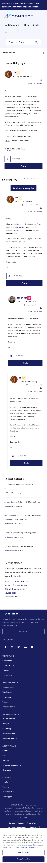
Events (5, 782)
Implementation (9, 719)
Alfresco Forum (9, 52)
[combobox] (23, 42)
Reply (23, 166)
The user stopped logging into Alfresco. (19, 546)
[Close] (44, 831)
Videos (5, 702)
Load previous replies (23, 188)
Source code (10, 592)
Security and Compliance (16, 827)
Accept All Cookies (23, 859)
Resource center (9, 687)
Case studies (7, 660)
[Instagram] (19, 647)
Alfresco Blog (10, 493)
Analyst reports (8, 665)
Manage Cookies (23, 852)
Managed (6, 723)
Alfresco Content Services (20, 141)
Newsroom (7, 770)
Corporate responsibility (12, 765)
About (5, 755)
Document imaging (10, 738)
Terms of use (31, 823)
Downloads (7, 697)
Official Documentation (15, 589)
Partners (6, 760)
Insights (6, 670)
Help (26, 25)
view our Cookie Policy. (29, 847)
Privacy (12, 823)
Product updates (9, 707)
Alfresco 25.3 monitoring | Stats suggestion (20, 533)
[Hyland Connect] (18, 16)
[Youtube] (32, 647)
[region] (23, 845)
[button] (8, 159)
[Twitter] (12, 647)
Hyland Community (11, 25)
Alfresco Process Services (16, 585)
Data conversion (9, 733)
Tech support (7, 797)
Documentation (8, 792)
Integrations (7, 675)
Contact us (23, 631)
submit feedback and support (25, 7)
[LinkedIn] (25, 647)
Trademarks (33, 827)
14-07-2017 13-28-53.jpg (16, 149)
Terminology (7, 692)
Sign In (36, 25)
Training (6, 787)
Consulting (7, 728)
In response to (31, 205)
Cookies (21, 823)
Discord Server (11, 596)
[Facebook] (6, 647)
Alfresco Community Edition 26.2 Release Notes (22, 502)
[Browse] (5, 33)
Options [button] (43, 53)
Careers (5, 750)
